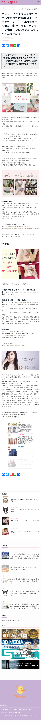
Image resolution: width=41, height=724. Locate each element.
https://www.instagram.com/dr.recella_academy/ (24, 228)
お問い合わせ (33, 715)
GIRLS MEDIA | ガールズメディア (14, 715)
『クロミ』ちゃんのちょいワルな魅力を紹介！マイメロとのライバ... (25, 510)
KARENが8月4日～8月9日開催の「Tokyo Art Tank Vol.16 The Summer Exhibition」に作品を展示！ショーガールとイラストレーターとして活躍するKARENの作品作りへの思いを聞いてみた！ (24, 606)
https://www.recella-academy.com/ (15, 335)
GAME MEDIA (4, 709)
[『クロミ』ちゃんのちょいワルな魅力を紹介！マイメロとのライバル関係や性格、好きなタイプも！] (5, 596)
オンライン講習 (9, 38)
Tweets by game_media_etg (10, 620)
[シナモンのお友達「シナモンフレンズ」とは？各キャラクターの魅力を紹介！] (5, 571)
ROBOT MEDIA (23, 709)
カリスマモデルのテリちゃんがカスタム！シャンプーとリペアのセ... (25, 532)
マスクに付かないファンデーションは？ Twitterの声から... (25, 521)
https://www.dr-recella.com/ (15, 345)
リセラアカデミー (17, 38)
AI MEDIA (31, 709)
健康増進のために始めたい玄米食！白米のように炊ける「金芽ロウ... (25, 500)
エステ (4, 38)
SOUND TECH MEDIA (14, 712)
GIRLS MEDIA (13, 709)
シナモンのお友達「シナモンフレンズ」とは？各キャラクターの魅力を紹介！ (24, 568)
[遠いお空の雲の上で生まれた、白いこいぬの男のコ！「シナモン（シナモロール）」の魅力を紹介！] (5, 584)
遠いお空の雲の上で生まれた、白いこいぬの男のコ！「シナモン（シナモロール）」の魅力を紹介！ (24, 581)
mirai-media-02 (6, 40)
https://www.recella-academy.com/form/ (27, 292)
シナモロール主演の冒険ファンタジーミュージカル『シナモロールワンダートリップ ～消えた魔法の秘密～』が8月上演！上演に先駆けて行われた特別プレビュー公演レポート (24, 556)
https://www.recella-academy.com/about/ (18, 226)
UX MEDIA (4, 712)
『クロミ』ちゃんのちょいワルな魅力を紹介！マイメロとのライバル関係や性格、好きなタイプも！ (24, 593)
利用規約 (26, 715)
